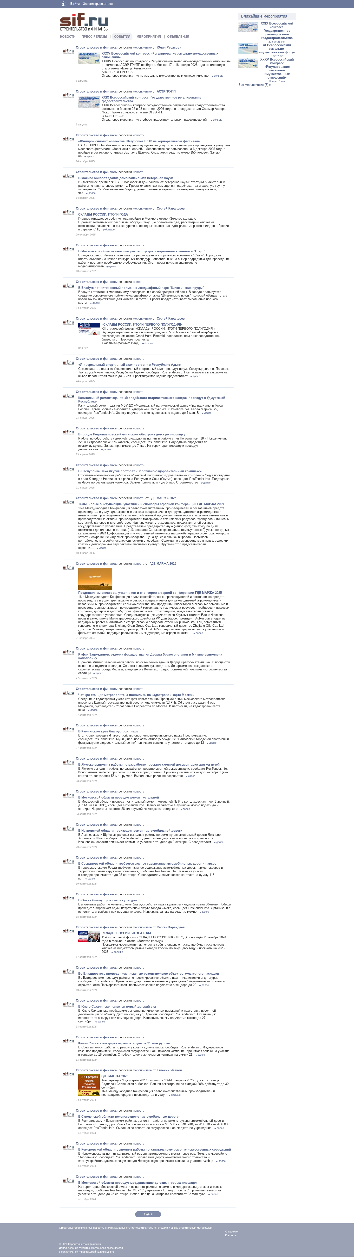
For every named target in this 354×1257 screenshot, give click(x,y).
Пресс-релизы (94, 36)
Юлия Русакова (169, 47)
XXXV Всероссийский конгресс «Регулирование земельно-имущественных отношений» (277, 70)
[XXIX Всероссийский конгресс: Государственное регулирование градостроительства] (248, 31)
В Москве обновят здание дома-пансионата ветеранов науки (125, 178)
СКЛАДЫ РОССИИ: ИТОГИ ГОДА (103, 214)
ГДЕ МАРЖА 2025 (163, 498)
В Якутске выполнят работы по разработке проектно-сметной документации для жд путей (149, 764)
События (122, 36)
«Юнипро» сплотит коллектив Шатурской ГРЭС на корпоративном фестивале (139, 141)
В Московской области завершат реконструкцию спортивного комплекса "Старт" (141, 251)
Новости (67, 36)
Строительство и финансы (97, 47)
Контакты (230, 1235)
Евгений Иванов (169, 1070)
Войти (75, 4)
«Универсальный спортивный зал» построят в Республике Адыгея (130, 364)
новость (138, 135)
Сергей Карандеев (171, 208)
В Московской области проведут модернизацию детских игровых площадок (137, 1182)
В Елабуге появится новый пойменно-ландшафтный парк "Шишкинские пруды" (141, 288)
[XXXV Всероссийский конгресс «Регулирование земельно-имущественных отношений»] (248, 67)
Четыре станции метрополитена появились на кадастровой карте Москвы (136, 695)
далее (90, 156)
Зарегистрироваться (98, 4)
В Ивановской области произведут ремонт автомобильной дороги (130, 830)
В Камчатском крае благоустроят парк (108, 731)
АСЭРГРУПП (166, 91)
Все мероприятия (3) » (254, 85)
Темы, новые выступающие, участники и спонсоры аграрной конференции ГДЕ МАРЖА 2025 (151, 504)
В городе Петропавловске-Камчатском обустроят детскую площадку (131, 434)
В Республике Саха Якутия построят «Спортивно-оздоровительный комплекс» (140, 471)
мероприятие (142, 47)
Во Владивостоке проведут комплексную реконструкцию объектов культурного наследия (148, 973)
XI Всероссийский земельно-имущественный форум (276, 50)
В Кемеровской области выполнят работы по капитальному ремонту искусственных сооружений (154, 1149)
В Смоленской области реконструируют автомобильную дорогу (128, 1116)
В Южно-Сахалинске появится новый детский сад (117, 1006)
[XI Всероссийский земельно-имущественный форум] (248, 53)
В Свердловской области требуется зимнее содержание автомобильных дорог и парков (147, 863)
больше (218, 75)
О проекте (231, 1231)
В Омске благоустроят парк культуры (107, 900)
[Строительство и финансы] (68, 51)
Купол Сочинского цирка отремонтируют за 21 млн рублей (124, 1043)
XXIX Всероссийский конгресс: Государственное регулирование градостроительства (277, 32)
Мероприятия (149, 36)
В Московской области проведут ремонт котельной (118, 797)
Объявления (178, 36)
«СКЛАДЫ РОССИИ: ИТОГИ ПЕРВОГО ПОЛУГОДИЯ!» (142, 324)
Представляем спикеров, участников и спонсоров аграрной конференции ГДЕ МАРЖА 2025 (150, 592)
